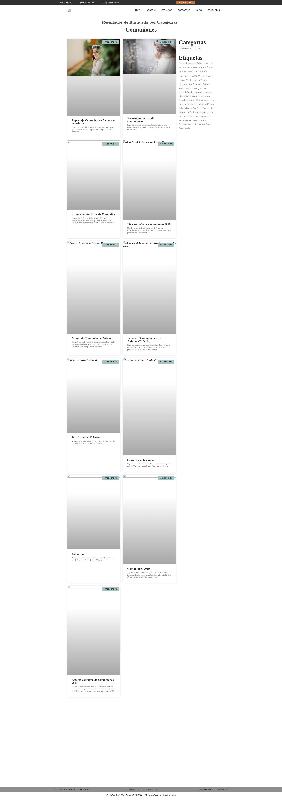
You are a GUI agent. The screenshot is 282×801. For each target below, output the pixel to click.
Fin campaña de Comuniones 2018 (149, 224)
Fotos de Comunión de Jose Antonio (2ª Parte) (144, 339)
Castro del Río (199, 71)
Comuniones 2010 (138, 568)
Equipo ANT (184, 80)
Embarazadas (207, 76)
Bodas (210, 67)
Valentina (78, 553)
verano (190, 124)
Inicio (138, 10)
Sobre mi (151, 10)
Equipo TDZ (195, 80)
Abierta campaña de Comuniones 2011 (93, 681)
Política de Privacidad (147, 789)
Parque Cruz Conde (194, 108)
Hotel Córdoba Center (188, 88)
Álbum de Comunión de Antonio (92, 338)
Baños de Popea (194, 67)
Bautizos (182, 67)
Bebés (203, 67)
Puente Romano (191, 116)
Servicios (167, 10)
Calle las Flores (185, 72)
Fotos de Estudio (201, 84)
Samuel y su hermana (141, 459)
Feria (190, 84)
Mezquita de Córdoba (193, 100)
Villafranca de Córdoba (203, 124)
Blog (199, 10)
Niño (204, 104)
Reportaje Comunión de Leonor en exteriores (93, 122)
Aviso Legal (130, 789)
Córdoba (195, 76)
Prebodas (194, 112)
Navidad (182, 104)
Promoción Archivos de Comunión (93, 214)
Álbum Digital (184, 128)
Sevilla (194, 120)
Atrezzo (209, 63)
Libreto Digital (185, 96)
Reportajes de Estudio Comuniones (141, 120)
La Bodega (207, 92)
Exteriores (183, 84)
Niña (199, 104)
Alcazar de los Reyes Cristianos (192, 63)
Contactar (214, 10)
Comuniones (141, 29)
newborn (191, 104)
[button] (226, 10)
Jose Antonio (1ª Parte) (86, 437)
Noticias (182, 108)
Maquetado (197, 96)
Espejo (204, 80)
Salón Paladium (205, 116)
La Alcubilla (197, 92)
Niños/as (210, 104)
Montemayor (209, 100)
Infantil (188, 92)
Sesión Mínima (185, 120)
